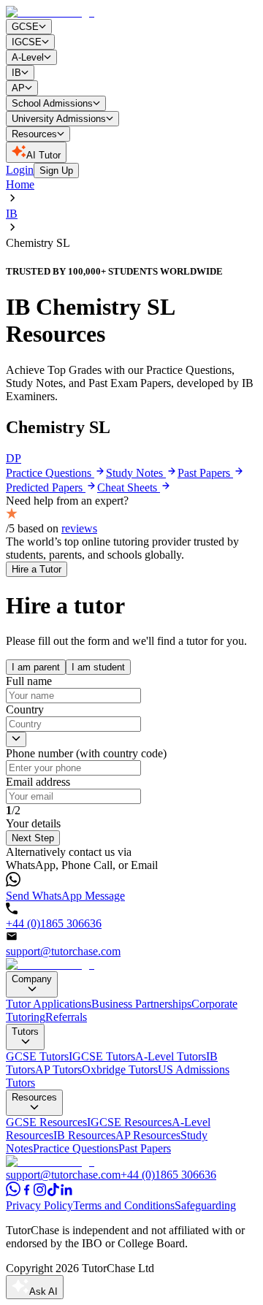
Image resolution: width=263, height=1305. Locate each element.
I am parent (36, 667)
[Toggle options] (16, 739)
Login (20, 170)
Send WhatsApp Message (65, 895)
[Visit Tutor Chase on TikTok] (53, 1192)
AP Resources (147, 1135)
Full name (29, 681)
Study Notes (136, 473)
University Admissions (59, 118)
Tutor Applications (48, 1004)
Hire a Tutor (36, 569)
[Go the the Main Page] (50, 964)
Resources (34, 134)
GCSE (25, 26)
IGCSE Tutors (102, 1056)
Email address (38, 782)
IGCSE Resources (129, 1122)
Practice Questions (50, 473)
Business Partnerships (141, 1004)
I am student (98, 667)
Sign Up (56, 170)
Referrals (66, 1017)
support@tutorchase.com (63, 951)
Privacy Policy (39, 1205)
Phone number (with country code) (86, 753)
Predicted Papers (45, 487)
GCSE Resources (46, 1122)
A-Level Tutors (170, 1056)
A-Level (28, 57)
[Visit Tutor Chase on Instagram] (40, 1192)
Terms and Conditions (124, 1205)
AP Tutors (58, 1069)
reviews (79, 528)
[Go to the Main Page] (50, 12)
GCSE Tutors (37, 1056)
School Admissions (52, 103)
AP (18, 88)
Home (20, 184)
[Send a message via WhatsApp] (13, 1192)
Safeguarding (205, 1205)
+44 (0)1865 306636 (54, 923)
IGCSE (27, 42)
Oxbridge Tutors (120, 1069)
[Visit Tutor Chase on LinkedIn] (66, 1192)
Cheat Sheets (128, 487)
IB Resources (84, 1135)
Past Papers (205, 473)
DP (13, 458)
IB (16, 72)
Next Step (33, 838)
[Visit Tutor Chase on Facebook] (27, 1192)
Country (25, 709)
